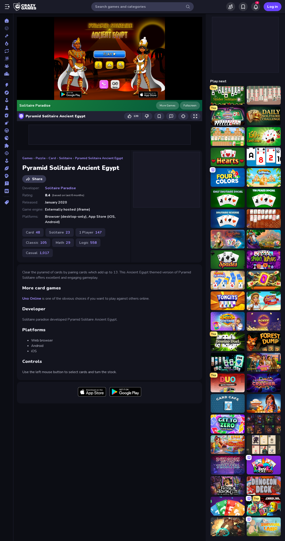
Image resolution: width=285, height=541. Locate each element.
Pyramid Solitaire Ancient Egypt (99, 158)
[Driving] (6, 130)
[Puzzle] (6, 145)
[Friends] (230, 6)
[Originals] (6, 58)
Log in (272, 6)
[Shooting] (6, 153)
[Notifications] (255, 6)
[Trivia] (6, 183)
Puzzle (40, 158)
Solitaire (65, 158)
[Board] (6, 108)
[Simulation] (6, 161)
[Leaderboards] (6, 73)
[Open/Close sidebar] (7, 6)
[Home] (6, 20)
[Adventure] (6, 92)
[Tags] (6, 202)
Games (27, 158)
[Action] (6, 85)
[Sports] (6, 168)
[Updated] (6, 51)
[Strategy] (6, 176)
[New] (6, 36)
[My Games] (243, 6)
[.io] (6, 138)
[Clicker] (6, 123)
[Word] (6, 191)
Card (52, 158)
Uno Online (31, 298)
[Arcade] (6, 100)
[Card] (6, 115)
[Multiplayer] (6, 66)
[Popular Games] (6, 43)
